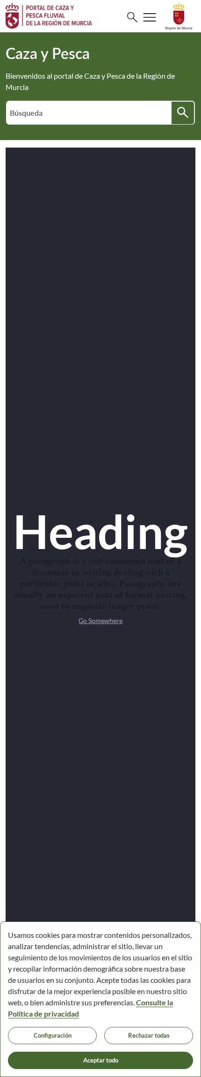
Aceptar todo (100, 1060)
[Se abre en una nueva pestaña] (178, 15)
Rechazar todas (149, 1035)
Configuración (53, 1035)
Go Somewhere (100, 620)
